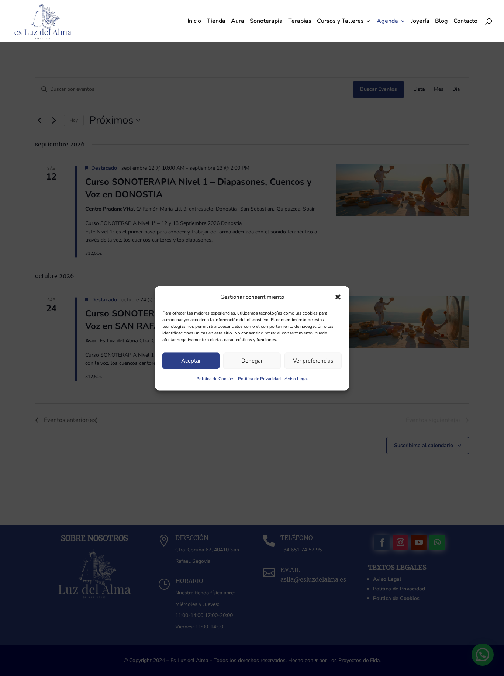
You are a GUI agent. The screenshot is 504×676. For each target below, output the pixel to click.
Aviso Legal (296, 379)
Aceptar (191, 360)
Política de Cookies (215, 379)
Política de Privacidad (259, 379)
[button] (338, 297)
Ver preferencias (313, 360)
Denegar (252, 360)
